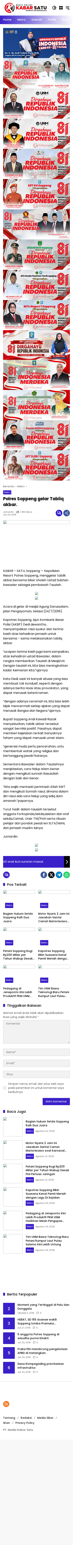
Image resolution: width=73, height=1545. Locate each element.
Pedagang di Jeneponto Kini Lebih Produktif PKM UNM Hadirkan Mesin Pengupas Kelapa (17, 992)
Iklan (6, 1423)
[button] (54, 7)
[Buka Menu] (61, 7)
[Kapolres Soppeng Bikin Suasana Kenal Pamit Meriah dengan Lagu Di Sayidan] (54, 937)
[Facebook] (43, 875)
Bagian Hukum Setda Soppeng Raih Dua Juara (18, 917)
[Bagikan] (66, 513)
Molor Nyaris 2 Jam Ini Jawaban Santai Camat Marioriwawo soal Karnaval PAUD (53, 917)
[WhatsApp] (66, 875)
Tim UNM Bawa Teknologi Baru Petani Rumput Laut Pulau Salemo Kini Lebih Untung (53, 992)
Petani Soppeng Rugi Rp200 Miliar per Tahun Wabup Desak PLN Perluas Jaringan (18, 955)
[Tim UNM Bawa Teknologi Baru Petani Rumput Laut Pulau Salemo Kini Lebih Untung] (54, 975)
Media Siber (45, 1418)
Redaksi (26, 1418)
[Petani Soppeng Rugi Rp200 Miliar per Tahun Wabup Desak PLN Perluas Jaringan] (19, 937)
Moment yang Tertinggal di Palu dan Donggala (43, 1307)
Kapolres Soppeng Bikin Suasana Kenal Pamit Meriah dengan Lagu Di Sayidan (53, 955)
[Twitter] (51, 875)
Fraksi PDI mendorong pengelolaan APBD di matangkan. (43, 1351)
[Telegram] (59, 875)
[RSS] (6, 1404)
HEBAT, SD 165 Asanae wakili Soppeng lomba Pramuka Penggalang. (37, 1321)
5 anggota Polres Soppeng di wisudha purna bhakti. (38, 1336)
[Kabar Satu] (25, 8)
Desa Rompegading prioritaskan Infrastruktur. (41, 1366)
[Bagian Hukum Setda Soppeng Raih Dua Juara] (19, 900)
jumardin (8, 512)
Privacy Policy (24, 1423)
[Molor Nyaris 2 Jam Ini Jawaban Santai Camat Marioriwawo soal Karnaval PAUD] (54, 900)
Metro (7, 492)
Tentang (9, 1418)
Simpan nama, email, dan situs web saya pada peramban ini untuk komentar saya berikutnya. (36, 1088)
